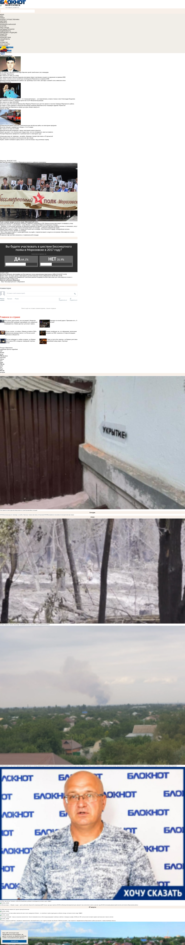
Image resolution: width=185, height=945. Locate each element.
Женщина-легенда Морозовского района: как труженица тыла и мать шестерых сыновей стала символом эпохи (33, 80)
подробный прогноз (5, 349)
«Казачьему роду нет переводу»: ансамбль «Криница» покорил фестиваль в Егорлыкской (24, 514)
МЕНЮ (2, 14)
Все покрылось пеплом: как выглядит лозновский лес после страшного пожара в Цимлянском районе (26, 624)
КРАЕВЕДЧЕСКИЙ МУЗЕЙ (8, 24)
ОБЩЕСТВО (3, 34)
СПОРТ (2, 41)
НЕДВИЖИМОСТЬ (5, 31)
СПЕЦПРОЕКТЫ (5, 39)
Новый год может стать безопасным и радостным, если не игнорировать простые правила (26, 132)
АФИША (2, 18)
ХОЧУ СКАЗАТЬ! (5, 44)
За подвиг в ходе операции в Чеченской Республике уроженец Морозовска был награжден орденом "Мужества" (33, 105)
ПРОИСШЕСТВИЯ (5, 37)
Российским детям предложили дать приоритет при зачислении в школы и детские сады (80, 904)
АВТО (1, 16)
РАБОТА (10, 47)
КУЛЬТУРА (3, 26)
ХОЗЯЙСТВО (4, 42)
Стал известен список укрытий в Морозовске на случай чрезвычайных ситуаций (18, 510)
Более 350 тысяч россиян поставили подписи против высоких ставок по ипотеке (94, 916)
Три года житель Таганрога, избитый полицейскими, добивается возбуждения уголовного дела (25, 901)
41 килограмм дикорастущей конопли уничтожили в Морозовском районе (121, 904)
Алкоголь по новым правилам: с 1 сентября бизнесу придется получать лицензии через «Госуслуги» (153, 765)
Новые (2, 299)
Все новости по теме (6, 75)
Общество (3, 160)
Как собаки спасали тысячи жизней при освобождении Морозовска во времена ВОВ (24, 79)
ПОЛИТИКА (3, 36)
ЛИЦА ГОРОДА (4, 27)
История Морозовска (6, 55)
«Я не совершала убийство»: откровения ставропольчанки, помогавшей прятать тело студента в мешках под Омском (30, 920)
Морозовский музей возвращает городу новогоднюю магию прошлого (20, 130)
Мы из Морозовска (5, 82)
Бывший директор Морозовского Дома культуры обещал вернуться (19, 107)
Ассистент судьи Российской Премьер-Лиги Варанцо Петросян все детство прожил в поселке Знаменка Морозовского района (37, 104)
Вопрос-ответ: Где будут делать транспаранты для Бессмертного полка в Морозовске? (25, 275)
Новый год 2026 (4, 108)
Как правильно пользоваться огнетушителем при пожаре (61, 514)
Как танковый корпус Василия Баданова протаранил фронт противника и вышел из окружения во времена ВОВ (32, 77)
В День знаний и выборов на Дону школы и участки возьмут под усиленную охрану (107, 765)
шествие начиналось (16, 235)
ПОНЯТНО (14, 941)
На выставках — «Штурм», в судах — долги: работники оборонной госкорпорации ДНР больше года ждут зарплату (30, 904)
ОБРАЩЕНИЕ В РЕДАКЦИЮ (8, 32)
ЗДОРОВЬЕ (3, 21)
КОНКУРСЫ (3, 23)
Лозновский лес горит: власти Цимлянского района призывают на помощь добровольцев (24, 765)
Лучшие (9, 299)
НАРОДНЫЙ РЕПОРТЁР (7, 29)
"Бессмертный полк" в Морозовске (14, 281)
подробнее (15, 349)
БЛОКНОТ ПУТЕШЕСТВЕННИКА (9, 19)
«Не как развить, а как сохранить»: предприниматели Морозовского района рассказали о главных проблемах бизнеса (88, 920)
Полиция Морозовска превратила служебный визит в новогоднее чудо (20, 133)
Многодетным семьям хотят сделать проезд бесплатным (16, 909)
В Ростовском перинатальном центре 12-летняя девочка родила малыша (64, 765)
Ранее (17, 299)
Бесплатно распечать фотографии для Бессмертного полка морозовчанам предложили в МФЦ (28, 274)
